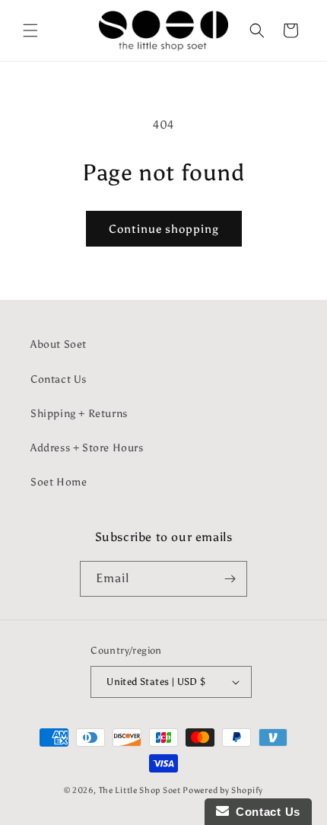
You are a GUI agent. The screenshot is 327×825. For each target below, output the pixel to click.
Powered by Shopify (223, 790)
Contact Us (58, 379)
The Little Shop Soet (140, 790)
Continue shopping (164, 229)
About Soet (58, 344)
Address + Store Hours (87, 447)
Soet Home (58, 482)
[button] (30, 30)
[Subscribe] (229, 579)
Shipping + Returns (79, 413)
